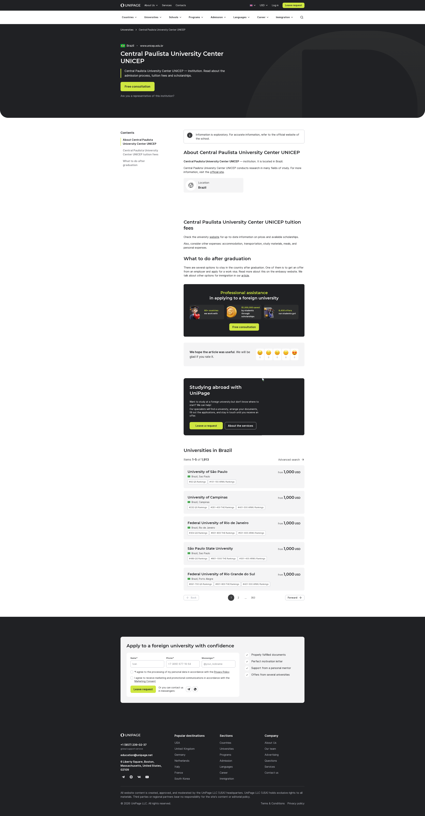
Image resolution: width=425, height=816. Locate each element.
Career (261, 17)
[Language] (253, 5)
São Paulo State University (210, 548)
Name (133, 658)
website (214, 237)
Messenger (207, 658)
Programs (194, 17)
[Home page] (130, 5)
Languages (240, 17)
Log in (275, 5)
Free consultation (137, 86)
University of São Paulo (207, 472)
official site (217, 172)
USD (262, 5)
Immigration (283, 17)
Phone (169, 658)
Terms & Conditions (273, 803)
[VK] (139, 777)
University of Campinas (207, 497)
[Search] (301, 17)
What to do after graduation (134, 163)
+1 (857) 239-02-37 (134, 744)
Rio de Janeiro (207, 527)
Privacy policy (295, 803)
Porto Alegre (206, 578)
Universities (151, 17)
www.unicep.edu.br (151, 45)
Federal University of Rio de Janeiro (218, 523)
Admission (217, 17)
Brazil (195, 476)
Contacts (181, 5)
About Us (149, 5)
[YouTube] (147, 777)
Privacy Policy (221, 671)
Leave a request (206, 425)
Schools (173, 17)
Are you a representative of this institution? (147, 96)
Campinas (204, 502)
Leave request (293, 5)
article (245, 275)
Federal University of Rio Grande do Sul (221, 574)
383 (253, 597)
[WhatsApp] (195, 689)
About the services (240, 425)
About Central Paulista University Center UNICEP (139, 141)
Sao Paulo (204, 476)
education (137, 755)
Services (167, 5)
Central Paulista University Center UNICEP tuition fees (140, 152)
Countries (128, 17)
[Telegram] (188, 689)
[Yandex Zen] (131, 777)
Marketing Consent (145, 681)
